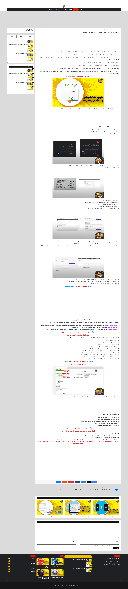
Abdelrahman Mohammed (107, 487)
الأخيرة (30, 36)
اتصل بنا (73, 585)
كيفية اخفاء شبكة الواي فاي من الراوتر (80, 428)
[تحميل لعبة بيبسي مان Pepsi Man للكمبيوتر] (57, 561)
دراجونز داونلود (97, 71)
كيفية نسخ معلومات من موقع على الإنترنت (57, 577)
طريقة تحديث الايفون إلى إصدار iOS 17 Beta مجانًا (19, 57)
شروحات (74, 9)
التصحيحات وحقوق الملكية (68, 585)
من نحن (49, 585)
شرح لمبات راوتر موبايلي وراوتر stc (21, 53)
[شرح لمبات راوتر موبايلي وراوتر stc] (30, 55)
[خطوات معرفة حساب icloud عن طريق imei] (30, 50)
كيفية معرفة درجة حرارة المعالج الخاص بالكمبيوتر (78, 361)
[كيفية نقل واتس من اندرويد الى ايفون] (106, 507)
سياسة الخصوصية (77, 585)
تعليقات (12, 36)
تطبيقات (70, 9)
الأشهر (21, 36)
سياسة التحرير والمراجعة (54, 585)
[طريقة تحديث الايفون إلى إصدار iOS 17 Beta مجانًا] (30, 59)
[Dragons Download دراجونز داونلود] (64, 6)
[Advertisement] (64, 19)
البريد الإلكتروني (116, 541)
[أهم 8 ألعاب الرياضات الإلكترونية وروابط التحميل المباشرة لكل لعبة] (42, 572)
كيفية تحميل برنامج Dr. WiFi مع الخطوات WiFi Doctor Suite (18, 44)
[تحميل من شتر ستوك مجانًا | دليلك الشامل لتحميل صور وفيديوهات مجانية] (42, 561)
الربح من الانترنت (32, 569)
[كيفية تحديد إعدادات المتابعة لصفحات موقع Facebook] (50, 507)
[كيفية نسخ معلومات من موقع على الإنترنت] (57, 572)
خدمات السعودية (53, 9)
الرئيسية (79, 9)
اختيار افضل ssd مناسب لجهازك (68, 332)
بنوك (34, 566)
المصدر (117, 460)
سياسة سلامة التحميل (61, 585)
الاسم (118, 537)
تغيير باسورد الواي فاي (82, 286)
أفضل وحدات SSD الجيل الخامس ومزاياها (113, 558)
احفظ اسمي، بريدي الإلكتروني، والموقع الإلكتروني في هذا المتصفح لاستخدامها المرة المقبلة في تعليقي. (104, 545)
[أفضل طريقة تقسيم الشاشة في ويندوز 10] (78, 507)
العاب (65, 9)
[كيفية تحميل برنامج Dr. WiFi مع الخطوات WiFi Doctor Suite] (30, 46)
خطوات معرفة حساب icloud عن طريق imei (112, 561)
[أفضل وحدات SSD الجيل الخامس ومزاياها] (30, 41)
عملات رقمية (33, 572)
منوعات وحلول (33, 563)
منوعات (48, 9)
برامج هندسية (60, 9)
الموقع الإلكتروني (74, 541)
